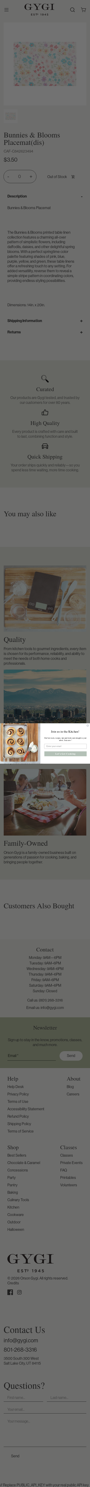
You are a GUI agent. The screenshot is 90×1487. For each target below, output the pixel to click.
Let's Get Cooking (65, 753)
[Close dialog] (87, 725)
